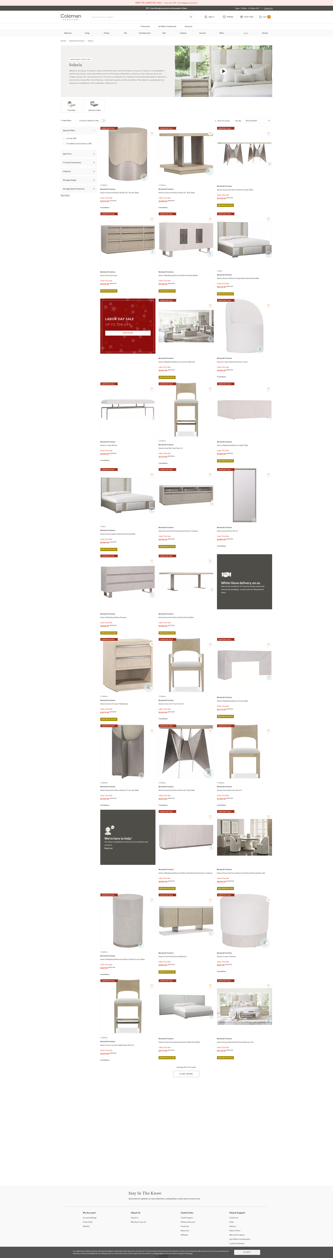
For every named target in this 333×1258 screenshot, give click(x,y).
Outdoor (183, 33)
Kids (164, 33)
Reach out (108, 848)
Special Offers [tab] (69, 130)
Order (88, 1222)
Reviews (236, 1243)
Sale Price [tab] (67, 153)
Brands (265, 33)
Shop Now (128, 333)
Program (187, 1218)
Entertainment (145, 33)
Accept (247, 1252)
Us (134, 1218)
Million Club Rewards (167, 26)
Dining (106, 33)
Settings (90, 1218)
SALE (246, 33)
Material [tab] (67, 171)
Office (221, 33)
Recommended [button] (251, 121)
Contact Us (268, 8)
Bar (125, 33)
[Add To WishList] (152, 133)
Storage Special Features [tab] (74, 188)
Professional (145, 26)
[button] (209, 17)
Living (87, 33)
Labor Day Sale (106, 198)
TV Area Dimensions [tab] (72, 162)
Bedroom (68, 33)
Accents (202, 33)
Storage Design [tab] (69, 180)
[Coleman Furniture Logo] (71, 19)
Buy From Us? (138, 1222)
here (190, 1253)
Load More (186, 1074)
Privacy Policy (159, 1253)
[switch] (103, 120)
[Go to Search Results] (191, 17)
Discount (188, 1222)
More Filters (65, 195)
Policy (234, 1230)
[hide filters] (67, 121)
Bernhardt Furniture (77, 41)
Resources (188, 26)
